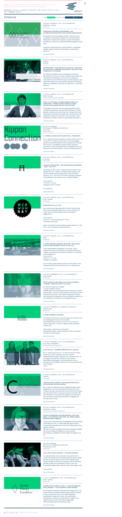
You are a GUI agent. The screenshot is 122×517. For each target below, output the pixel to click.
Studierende (32, 10)
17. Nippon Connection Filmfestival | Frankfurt (61, 136)
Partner (44, 10)
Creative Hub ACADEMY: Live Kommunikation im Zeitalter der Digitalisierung (61, 383)
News (5, 12)
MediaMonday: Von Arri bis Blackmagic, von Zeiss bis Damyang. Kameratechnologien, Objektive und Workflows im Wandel (62, 69)
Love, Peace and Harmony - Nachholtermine (60, 453)
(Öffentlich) (59, 23)
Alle (44, 17)
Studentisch (60, 17)
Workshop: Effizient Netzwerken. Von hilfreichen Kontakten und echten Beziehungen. (62, 32)
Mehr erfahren (48, 54)
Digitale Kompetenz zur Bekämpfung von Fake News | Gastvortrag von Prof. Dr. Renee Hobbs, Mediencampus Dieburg (61, 417)
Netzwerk (23, 10)
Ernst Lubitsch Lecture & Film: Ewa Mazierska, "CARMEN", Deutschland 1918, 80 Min (61, 283)
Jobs (39, 10)
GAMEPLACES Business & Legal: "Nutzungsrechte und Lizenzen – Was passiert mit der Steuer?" (62, 486)
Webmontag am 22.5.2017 (52, 205)
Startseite (7, 10)
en (85, 4)
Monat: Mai (77, 17)
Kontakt (51, 10)
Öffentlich (51, 17)
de (85, 3)
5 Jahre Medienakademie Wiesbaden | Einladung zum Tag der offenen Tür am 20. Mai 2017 (61, 244)
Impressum (22, 512)
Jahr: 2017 (68, 17)
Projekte (18, 12)
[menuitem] (7, 10)
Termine (11, 12)
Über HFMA (15, 10)
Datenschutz (33, 512)
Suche (57, 10)
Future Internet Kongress (53, 315)
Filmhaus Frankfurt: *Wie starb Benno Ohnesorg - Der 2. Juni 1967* (62, 166)
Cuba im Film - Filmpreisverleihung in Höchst (61, 350)
